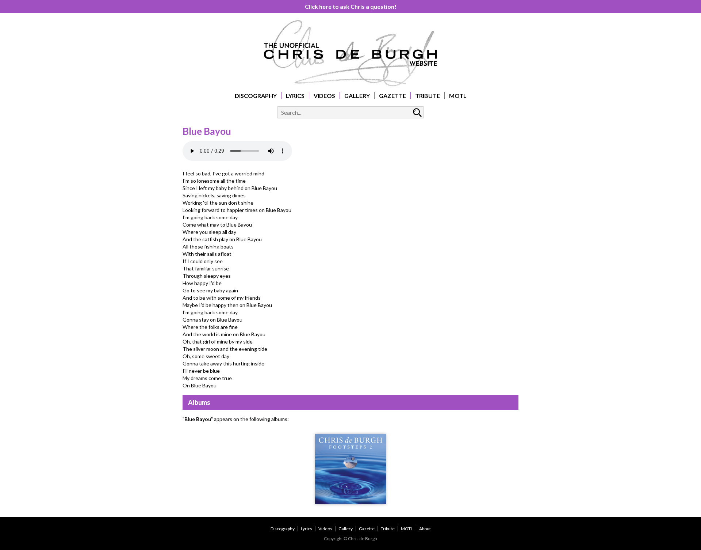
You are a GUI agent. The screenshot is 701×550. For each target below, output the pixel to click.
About (425, 528)
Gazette (392, 95)
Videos (324, 95)
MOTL (458, 95)
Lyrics (295, 95)
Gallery (357, 95)
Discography (256, 95)
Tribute (427, 95)
